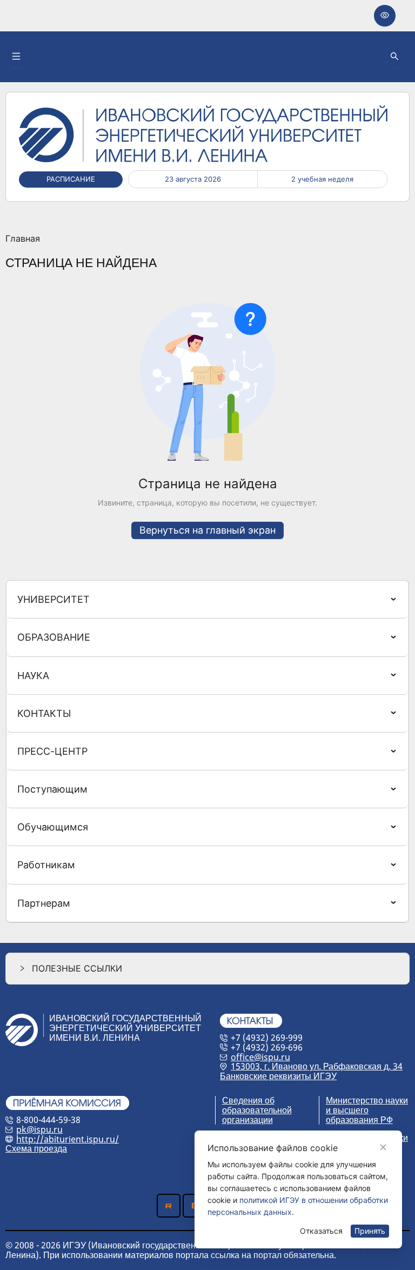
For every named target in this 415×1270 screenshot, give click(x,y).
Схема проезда (36, 1148)
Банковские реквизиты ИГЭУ (278, 1076)
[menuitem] (207, 599)
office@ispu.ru (260, 1057)
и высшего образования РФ (359, 1115)
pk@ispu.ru (39, 1129)
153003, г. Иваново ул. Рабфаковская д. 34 (317, 1066)
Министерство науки (367, 1100)
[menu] (207, 751)
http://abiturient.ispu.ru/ (67, 1139)
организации (247, 1120)
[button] (207, 968)
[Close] (383, 1147)
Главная (22, 239)
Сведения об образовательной (257, 1105)
